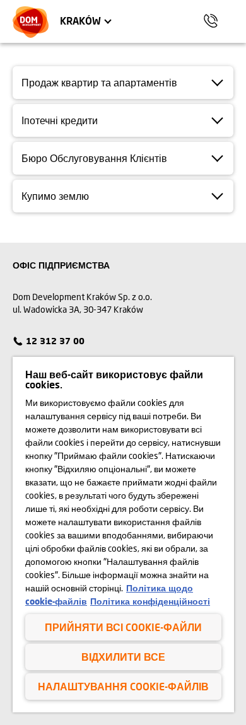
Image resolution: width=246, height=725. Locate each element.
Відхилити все (123, 657)
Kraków (80, 20)
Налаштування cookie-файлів (123, 686)
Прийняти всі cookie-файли (123, 627)
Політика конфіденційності (150, 601)
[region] (123, 534)
